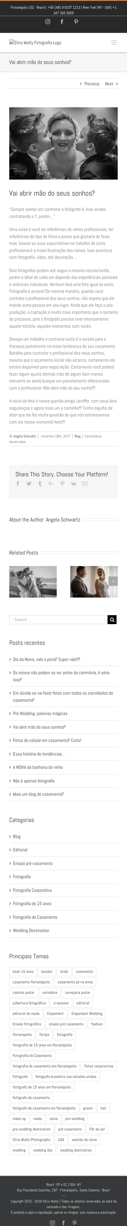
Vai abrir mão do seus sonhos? (39, 727)
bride (64, 971)
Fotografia (22, 876)
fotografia (64, 1034)
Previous (92, 84)
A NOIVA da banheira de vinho (38, 767)
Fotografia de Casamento (35, 917)
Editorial (20, 850)
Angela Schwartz (25, 436)
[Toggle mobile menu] (114, 42)
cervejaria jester (77, 992)
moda (38, 1118)
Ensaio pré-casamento (33, 863)
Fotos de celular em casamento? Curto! (47, 740)
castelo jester (24, 992)
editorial (82, 1003)
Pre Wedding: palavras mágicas (40, 713)
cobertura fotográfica (29, 1003)
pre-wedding (74, 1118)
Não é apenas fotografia (34, 781)
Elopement (55, 1013)
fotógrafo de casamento (31, 1097)
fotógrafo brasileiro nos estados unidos (65, 1076)
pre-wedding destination (32, 1129)
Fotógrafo (20, 1076)
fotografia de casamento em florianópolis (44, 1066)
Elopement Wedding (87, 1013)
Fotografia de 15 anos (32, 903)
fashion (97, 1024)
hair (103, 1108)
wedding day (42, 1150)
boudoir (47, 971)
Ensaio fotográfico (27, 1024)
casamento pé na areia (75, 982)
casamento (84, 971)
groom (88, 1108)
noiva (54, 1118)
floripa (44, 1034)
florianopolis (22, 1034)
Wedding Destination (31, 930)
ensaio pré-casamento (66, 1024)
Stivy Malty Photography (31, 1139)
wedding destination (76, 1150)
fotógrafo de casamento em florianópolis (44, 1108)
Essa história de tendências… (39, 754)
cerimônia (49, 992)
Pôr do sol (97, 1129)
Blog (77, 436)
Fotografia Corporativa (32, 890)
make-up (19, 1118)
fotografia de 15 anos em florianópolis (42, 1045)
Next (109, 84)
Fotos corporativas (98, 1066)
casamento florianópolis (31, 982)
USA (61, 1139)
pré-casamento (70, 1129)
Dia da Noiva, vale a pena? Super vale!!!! (46, 659)
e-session (61, 1003)
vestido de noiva (84, 1139)
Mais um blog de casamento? (38, 794)
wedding (19, 1150)
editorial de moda (26, 1013)
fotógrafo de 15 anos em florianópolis (42, 1087)
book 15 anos (23, 971)
